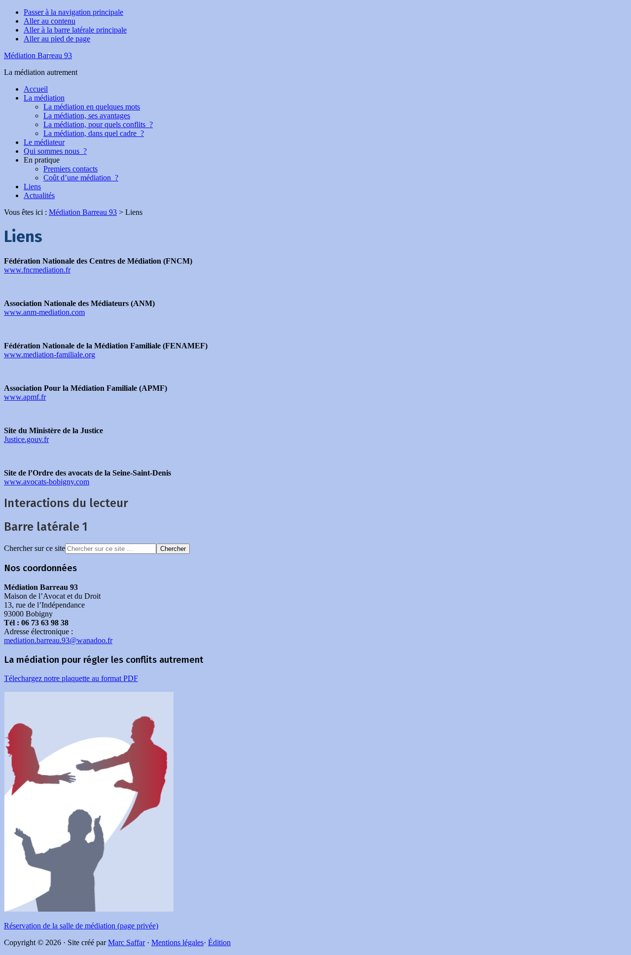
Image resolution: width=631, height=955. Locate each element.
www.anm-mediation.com (44, 312)
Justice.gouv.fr (26, 439)
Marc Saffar (126, 942)
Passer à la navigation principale (73, 12)
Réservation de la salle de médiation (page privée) (81, 925)
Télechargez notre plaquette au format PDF (71, 678)
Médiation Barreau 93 (38, 55)
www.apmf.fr (25, 397)
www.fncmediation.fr (37, 270)
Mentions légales (177, 942)
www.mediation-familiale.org (49, 354)
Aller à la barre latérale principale (75, 30)
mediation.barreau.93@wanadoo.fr (58, 640)
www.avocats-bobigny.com (46, 482)
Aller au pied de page (57, 38)
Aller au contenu (49, 21)
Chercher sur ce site (34, 548)
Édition (219, 942)
